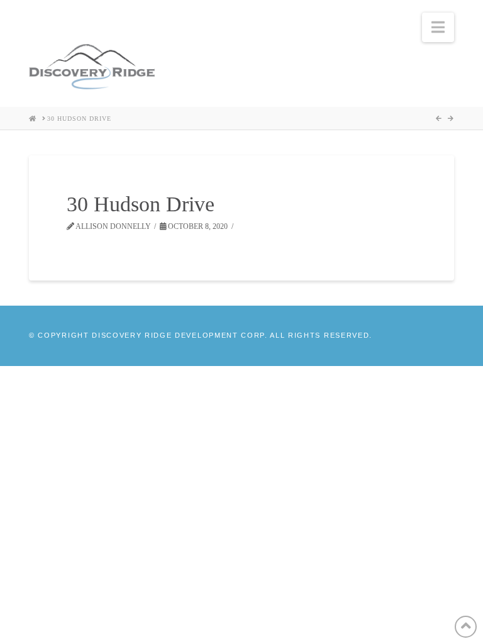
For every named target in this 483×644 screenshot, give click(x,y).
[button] (438, 27)
